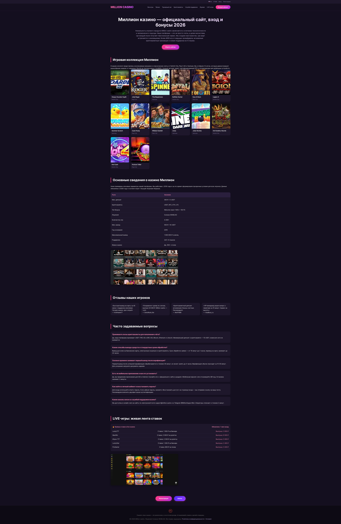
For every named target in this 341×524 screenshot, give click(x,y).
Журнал (202, 7)
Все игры (150, 7)
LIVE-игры (210, 7)
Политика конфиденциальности (193, 523)
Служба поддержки (191, 7)
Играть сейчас (170, 47)
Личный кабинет (223, 7)
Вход (220, 1)
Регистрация (226, 1)
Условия (208, 523)
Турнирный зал (166, 7)
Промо (158, 7)
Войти (180, 502)
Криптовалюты (178, 7)
